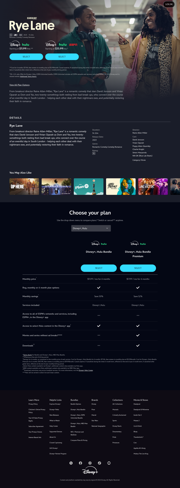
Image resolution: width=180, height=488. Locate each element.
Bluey (135, 432)
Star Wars (95, 421)
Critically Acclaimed (119, 415)
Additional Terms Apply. (28, 76)
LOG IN (169, 4)
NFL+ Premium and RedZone (77, 433)
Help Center (54, 426)
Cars (135, 443)
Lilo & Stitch (138, 426)
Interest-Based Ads (35, 437)
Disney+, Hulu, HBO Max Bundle (79, 425)
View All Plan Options (19, 85)
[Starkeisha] (56, 186)
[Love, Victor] (153, 186)
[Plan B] (88, 186)
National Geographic (98, 426)
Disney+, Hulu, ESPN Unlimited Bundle (78, 416)
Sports (115, 421)
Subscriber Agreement (36, 426)
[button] (58, 400)
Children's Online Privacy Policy (37, 411)
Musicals (115, 409)
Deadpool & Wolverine (141, 409)
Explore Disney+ (55, 404)
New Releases (54, 415)
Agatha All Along (139, 448)
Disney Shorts (117, 426)
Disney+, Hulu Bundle (78, 409)
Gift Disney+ (54, 448)
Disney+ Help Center (86, 370)
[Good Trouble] (121, 186)
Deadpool (137, 404)
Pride (114, 437)
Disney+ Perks (54, 409)
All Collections (118, 404)
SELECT (26, 56)
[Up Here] (24, 186)
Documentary (117, 432)
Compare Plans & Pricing (79, 440)
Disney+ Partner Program (58, 454)
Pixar (93, 409)
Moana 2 (136, 421)
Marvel (94, 415)
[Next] (175, 186)
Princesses (116, 443)
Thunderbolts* (138, 437)
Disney (94, 404)
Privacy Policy (33, 404)
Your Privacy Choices (35, 432)
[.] (71, 463)
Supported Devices (56, 432)
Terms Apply (27, 355)
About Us (53, 437)
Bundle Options (76, 404)
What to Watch (55, 421)
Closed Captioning (56, 443)
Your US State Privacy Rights (36, 419)
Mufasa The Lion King (141, 454)
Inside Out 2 (138, 415)
